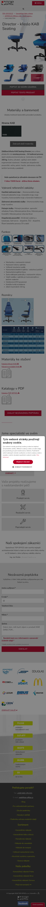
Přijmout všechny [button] (23, 462)
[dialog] (23, 453)
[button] (23, 467)
